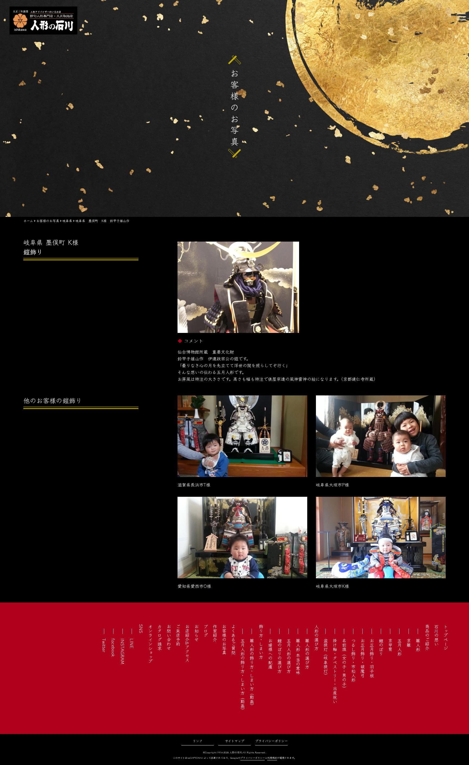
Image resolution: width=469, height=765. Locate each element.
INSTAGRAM (122, 651)
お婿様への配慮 (270, 653)
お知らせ (196, 633)
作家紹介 (215, 633)
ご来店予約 (178, 635)
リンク (197, 740)
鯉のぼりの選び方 (279, 655)
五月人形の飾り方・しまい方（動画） (242, 675)
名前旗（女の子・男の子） (344, 664)
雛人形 (418, 644)
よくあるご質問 (233, 639)
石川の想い (436, 635)
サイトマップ (234, 740)
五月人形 (399, 647)
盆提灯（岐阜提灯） (325, 657)
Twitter (104, 645)
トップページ (445, 637)
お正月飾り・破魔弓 (362, 657)
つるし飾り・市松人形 (353, 660)
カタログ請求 (159, 637)
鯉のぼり (381, 647)
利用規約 (272, 758)
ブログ (205, 630)
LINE (132, 643)
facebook (113, 647)
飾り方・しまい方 (261, 641)
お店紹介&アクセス (187, 643)
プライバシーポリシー (271, 740)
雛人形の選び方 (307, 653)
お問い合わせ (169, 637)
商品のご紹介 (427, 637)
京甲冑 (390, 644)
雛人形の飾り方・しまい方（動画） (252, 673)
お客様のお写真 (224, 639)
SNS (141, 628)
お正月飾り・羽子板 (372, 657)
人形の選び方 (316, 637)
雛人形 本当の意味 (298, 656)
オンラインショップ (150, 643)
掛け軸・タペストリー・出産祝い (335, 671)
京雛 (408, 642)
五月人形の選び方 (289, 655)
